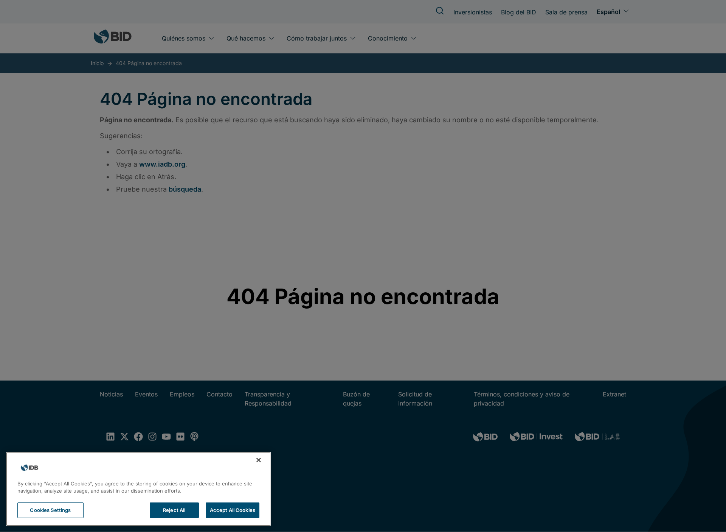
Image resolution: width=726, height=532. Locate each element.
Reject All (174, 510)
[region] (138, 489)
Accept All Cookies (232, 510)
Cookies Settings (50, 510)
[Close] (258, 460)
